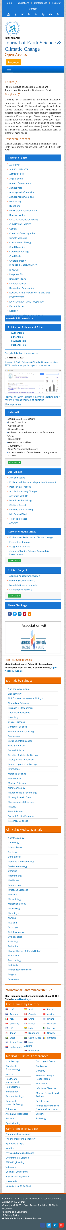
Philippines (33, 1050)
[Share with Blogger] (29, 614)
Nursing (12, 918)
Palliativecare (42, 1101)
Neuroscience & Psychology (22, 792)
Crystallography (17, 260)
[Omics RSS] (36, 14)
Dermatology (14, 856)
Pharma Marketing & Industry (20, 1138)
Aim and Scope (17, 477)
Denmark (51, 1023)
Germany (14, 1023)
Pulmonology (14, 960)
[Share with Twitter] (15, 614)
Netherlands (15, 1047)
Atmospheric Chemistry (21, 192)
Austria (50, 1014)
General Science (16, 750)
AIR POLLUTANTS (18, 169)
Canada (32, 1014)
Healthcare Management (12, 1081)
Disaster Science (17, 283)
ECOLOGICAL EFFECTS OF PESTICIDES (29, 292)
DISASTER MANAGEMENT (23, 265)
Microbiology (14, 899)
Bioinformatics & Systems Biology (25, 698)
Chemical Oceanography (22, 233)
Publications (23, 3)
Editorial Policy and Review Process (22, 1218)
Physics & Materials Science (20, 1153)
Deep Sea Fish (16, 274)
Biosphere (14, 206)
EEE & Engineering (15, 1162)
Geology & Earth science (18, 1186)
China (31, 1018)
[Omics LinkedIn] (29, 14)
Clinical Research (16, 847)
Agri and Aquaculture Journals (24, 576)
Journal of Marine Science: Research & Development (29, 553)
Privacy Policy (11, 1215)
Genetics (12, 871)
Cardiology (13, 842)
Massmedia (11, 1181)
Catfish (13, 228)
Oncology (13, 927)
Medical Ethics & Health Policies (48, 1095)
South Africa (34, 1037)
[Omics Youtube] (50, 14)
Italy (11, 1018)
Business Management (17, 1176)
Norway (51, 1033)
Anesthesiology (16, 838)
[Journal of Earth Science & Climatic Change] (12, 28)
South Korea (15, 1042)
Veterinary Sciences (18, 820)
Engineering (14, 736)
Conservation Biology (20, 242)
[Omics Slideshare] (43, 14)
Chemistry (13, 717)
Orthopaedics (15, 936)
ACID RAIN (14, 165)
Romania (51, 1037)
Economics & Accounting (21, 731)
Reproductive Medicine (19, 969)
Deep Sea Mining (18, 279)
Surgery (12, 974)
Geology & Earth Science (20, 759)
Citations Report (17, 505)
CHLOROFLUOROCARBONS (23, 219)
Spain (31, 1009)
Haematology (15, 875)
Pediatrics (13, 946)
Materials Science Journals (23, 585)
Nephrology (14, 908)
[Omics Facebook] (16, 14)
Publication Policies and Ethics (26, 327)
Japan (12, 1033)
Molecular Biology (17, 903)
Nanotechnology (16, 788)
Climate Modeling (18, 238)
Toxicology (13, 979)
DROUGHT (14, 269)
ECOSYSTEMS (16, 297)
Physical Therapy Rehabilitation (45, 1077)
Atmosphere (15, 187)
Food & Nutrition (16, 745)
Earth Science (16, 306)
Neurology (13, 913)
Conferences (40, 3)
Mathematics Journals (20, 589)
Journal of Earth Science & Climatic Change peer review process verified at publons (32, 398)
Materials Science (17, 773)
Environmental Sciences (20, 741)
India (30, 1028)
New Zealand (28, 1044)
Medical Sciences (17, 783)
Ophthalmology (16, 932)
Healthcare (13, 880)
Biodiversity (15, 201)
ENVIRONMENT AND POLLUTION (26, 301)
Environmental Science (17, 1157)
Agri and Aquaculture (18, 689)
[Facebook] (42, 1225)
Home (9, 3)
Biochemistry (14, 693)
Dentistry (12, 852)
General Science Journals (22, 580)
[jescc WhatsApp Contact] (57, 14)
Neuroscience (13, 1087)
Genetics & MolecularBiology (14, 1103)
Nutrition (12, 922)
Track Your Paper (18, 518)
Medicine (12, 894)
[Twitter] (49, 1225)
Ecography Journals (19, 546)
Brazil (12, 1037)
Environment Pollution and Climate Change (31, 537)
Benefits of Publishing (20, 500)
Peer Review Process (20, 486)
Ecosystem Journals (19, 542)
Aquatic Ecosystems (20, 183)
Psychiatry (13, 955)
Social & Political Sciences (21, 816)
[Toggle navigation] (9, 69)
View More (14, 462)
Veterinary (11, 1167)
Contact (33, 8)
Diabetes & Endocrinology (21, 861)
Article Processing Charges (23, 491)
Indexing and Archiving (21, 509)
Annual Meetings (21, 999)
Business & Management (20, 708)
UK (11, 1028)
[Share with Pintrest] (24, 614)
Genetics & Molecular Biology (23, 755)
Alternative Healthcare (17, 1113)
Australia (14, 1014)
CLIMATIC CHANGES (20, 224)
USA (11, 1009)
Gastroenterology (15, 1096)
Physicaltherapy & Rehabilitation (24, 951)
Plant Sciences (15, 811)
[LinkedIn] (55, 1225)
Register (56, 3)
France (31, 1023)
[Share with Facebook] (10, 614)
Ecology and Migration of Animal (26, 315)
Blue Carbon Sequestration (23, 210)
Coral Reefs (15, 256)
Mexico (51, 1028)
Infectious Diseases (18, 889)
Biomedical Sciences (18, 703)
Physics (12, 806)
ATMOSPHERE (16, 174)
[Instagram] (61, 1225)
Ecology (13, 310)
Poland (50, 1009)
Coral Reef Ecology (19, 251)
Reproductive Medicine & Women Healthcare (47, 1107)
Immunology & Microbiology (22, 764)
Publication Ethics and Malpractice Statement (32, 482)
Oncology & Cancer (46, 1061)
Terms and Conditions (15, 1211)
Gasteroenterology (17, 866)
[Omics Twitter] (22, 14)
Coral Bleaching (17, 247)
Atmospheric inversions (21, 196)
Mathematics (14, 778)
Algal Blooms (16, 178)
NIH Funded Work (18, 514)
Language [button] (13, 62)
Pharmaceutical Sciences (21, 802)
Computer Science (17, 726)
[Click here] (9, 14)
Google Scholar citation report (22, 353)
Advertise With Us (18, 496)
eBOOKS (13, 523)
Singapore (33, 1033)
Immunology (14, 885)
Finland (50, 1018)
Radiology (13, 965)
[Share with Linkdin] (19, 614)
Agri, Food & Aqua (15, 1143)
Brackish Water (17, 215)
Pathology (13, 941)
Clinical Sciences (16, 722)
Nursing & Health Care (19, 797)
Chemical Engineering (19, 712)
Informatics (14, 769)
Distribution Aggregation (21, 288)
